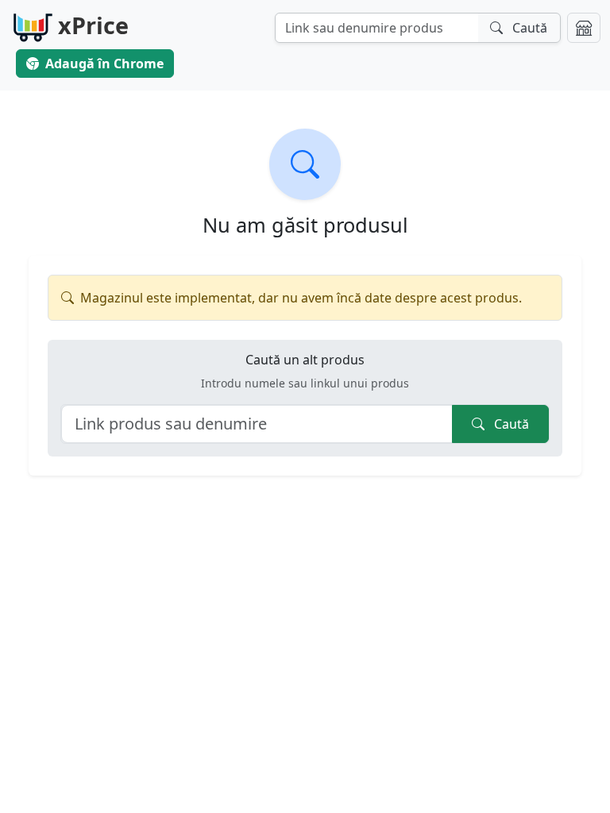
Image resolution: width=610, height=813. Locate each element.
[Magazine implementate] (583, 28)
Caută (510, 424)
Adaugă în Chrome (104, 63)
